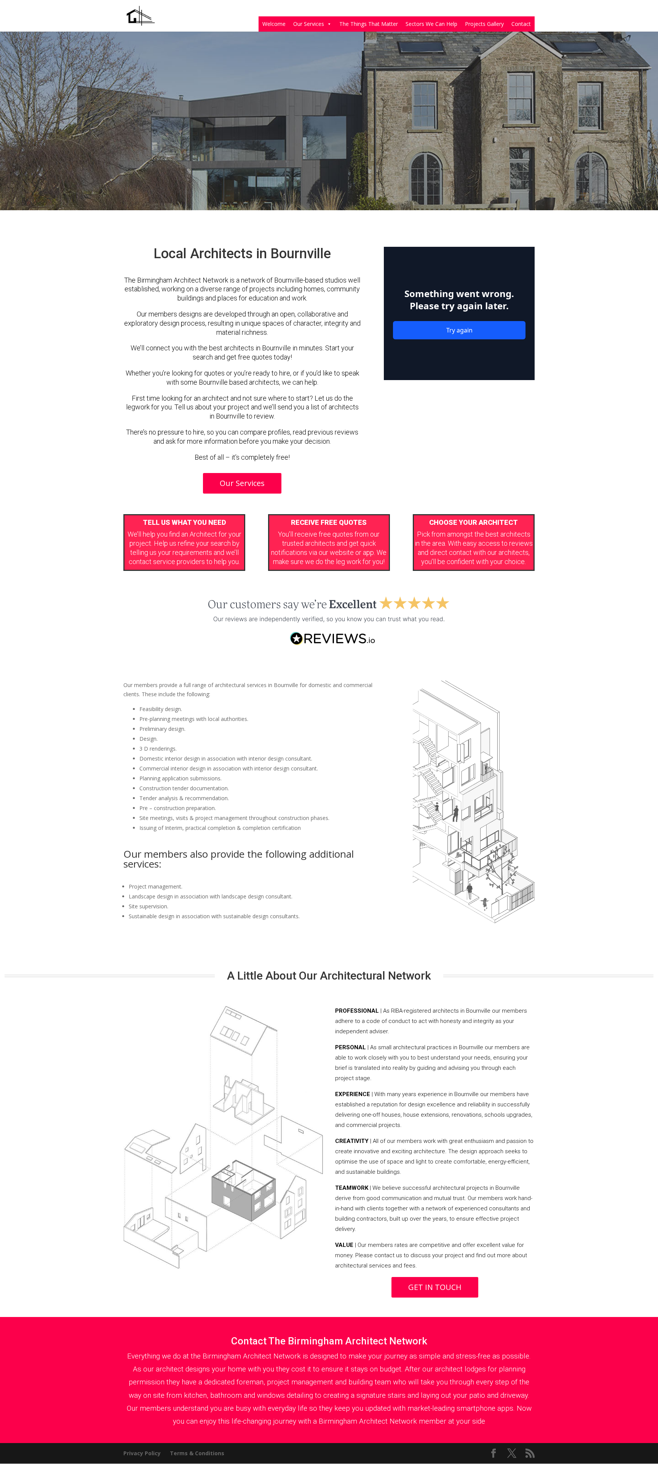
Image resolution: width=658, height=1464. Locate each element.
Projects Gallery (484, 23)
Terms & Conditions (197, 1453)
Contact (521, 23)
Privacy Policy (142, 1453)
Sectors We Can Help (431, 23)
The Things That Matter (368, 23)
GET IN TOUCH (435, 1287)
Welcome (274, 23)
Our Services (308, 23)
